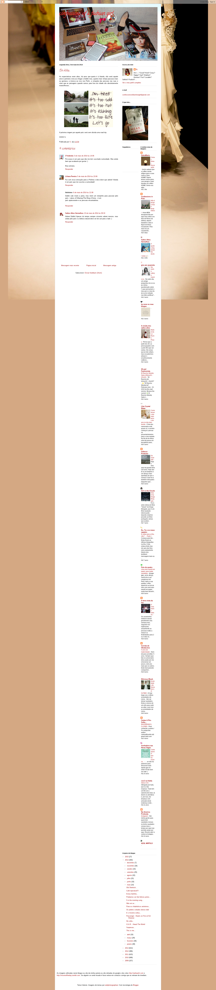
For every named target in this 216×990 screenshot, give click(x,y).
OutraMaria (145, 155)
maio (129, 885)
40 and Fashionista (145, 370)
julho (129, 878)
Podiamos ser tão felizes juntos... (138, 897)
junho (129, 882)
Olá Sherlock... (131, 887)
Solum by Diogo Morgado (153, 497)
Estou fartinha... (132, 894)
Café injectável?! (132, 891)
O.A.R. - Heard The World (135, 924)
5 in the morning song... (135, 900)
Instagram (144, 816)
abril (128, 934)
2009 (127, 961)
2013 (127, 948)
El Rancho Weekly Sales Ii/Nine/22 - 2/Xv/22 (147, 375)
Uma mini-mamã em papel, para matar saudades (148, 571)
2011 (127, 954)
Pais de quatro (146, 567)
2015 (127, 857)
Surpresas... (130, 927)
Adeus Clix (145, 783)
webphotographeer (111, 985)
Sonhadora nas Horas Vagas (147, 747)
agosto (129, 875)
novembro (131, 866)
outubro (130, 869)
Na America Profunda (145, 813)
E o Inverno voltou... (133, 913)
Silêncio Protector (144, 453)
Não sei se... (131, 903)
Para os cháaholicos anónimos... (138, 906)
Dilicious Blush (147, 679)
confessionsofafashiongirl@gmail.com (136, 95)
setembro (130, 872)
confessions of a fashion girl (86, 14)
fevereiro (130, 941)
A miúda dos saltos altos (146, 327)
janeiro (129, 944)
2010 (127, 957)
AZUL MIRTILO (147, 843)
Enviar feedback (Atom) (93, 273)
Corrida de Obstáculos (145, 647)
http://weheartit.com (136, 973)
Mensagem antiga (109, 265)
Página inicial (91, 265)
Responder (69, 169)
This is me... (131, 930)
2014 (127, 860)
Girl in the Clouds (148, 491)
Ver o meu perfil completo (131, 83)
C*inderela (69, 156)
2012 (127, 951)
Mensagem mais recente (70, 265)
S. (137, 69)
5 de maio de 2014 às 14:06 (84, 156)
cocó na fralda (146, 781)
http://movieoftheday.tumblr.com (68, 975)
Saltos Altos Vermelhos (74, 213)
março (129, 938)
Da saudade (152, 458)
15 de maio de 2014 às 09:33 (94, 213)
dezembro (131, 863)
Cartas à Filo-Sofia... (146, 721)
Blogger (135, 985)
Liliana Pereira (70, 176)
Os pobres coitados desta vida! (137, 910)
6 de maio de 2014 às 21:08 (83, 192)
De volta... (130, 921)
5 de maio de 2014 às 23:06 (87, 176)
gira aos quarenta (148, 265)
